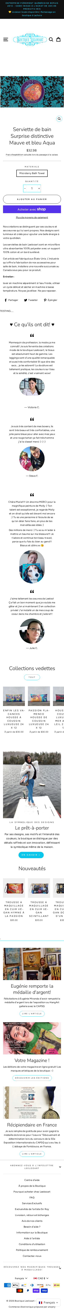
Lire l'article (32, 1013)
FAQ (32, 1197)
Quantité (32, 181)
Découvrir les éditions (32, 1078)
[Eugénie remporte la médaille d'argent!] (32, 964)
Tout (32, 677)
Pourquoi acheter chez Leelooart (32, 1191)
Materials (32, 167)
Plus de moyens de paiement (32, 217)
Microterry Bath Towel (31, 173)
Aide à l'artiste (32, 1238)
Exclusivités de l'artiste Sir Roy (32, 1209)
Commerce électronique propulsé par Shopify (32, 1307)
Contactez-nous (32, 1256)
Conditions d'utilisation (32, 1244)
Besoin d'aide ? (32, 1226)
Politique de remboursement (32, 1250)
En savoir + (31, 855)
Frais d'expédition (14, 154)
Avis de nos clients (32, 1220)
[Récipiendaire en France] (32, 1102)
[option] (32, 9)
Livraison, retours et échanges (32, 1215)
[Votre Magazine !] (32, 1038)
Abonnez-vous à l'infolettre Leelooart (32, 1166)
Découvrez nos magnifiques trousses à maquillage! (32, 1268)
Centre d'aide (31, 1180)
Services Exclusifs (32, 1203)
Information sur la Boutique (31, 1232)
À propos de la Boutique (32, 1185)
